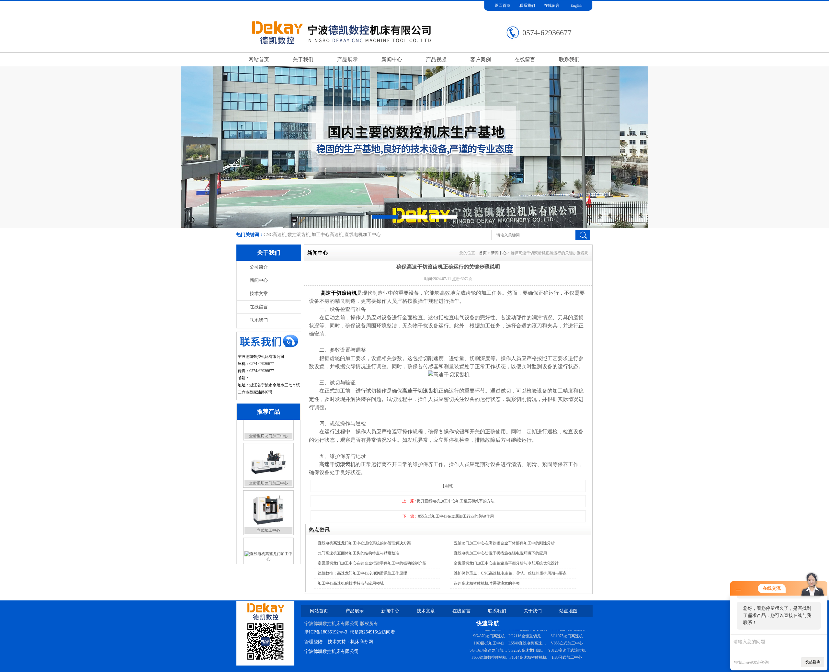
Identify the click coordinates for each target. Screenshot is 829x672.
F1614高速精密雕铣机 (566, 647)
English (576, 5)
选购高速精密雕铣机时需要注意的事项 (487, 583)
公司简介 (259, 267)
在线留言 (552, 5)
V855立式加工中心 (489, 640)
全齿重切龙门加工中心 (268, 462)
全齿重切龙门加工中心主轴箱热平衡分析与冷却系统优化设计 (506, 563)
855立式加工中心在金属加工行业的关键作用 (456, 516)
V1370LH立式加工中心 (528, 655)
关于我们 (303, 59)
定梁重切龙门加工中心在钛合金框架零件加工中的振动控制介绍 (372, 563)
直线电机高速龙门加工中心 (268, 557)
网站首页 (258, 59)
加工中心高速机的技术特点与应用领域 (351, 583)
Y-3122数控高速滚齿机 (566, 655)
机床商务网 (361, 641)
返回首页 (502, 5)
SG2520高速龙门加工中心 (569, 640)
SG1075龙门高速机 (489, 633)
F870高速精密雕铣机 (489, 662)
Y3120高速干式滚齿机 (489, 647)
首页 (483, 253)
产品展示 (347, 59)
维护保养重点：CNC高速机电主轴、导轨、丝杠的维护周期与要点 (510, 573)
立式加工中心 (268, 509)
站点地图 (568, 611)
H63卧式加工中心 (528, 633)
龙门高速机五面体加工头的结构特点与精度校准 (358, 553)
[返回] (448, 486)
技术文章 (259, 293)
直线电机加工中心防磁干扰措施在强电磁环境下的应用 (500, 553)
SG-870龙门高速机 (528, 662)
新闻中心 (391, 59)
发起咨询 (813, 662)
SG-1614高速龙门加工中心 (531, 640)
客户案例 (480, 59)
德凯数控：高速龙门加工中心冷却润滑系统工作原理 (362, 573)
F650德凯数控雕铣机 (528, 647)
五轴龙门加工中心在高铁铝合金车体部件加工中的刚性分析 (504, 543)
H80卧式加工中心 (489, 655)
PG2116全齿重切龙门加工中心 (573, 662)
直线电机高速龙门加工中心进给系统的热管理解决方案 (364, 543)
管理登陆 (313, 641)
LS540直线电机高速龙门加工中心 (575, 633)
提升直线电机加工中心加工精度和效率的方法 (455, 501)
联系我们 (527, 5)
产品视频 (436, 59)
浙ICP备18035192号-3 (325, 632)
